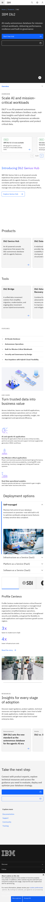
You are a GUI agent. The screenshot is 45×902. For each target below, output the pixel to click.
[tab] (10, 583)
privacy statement (32, 892)
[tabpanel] (22, 639)
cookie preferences (36, 888)
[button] (37, 2)
